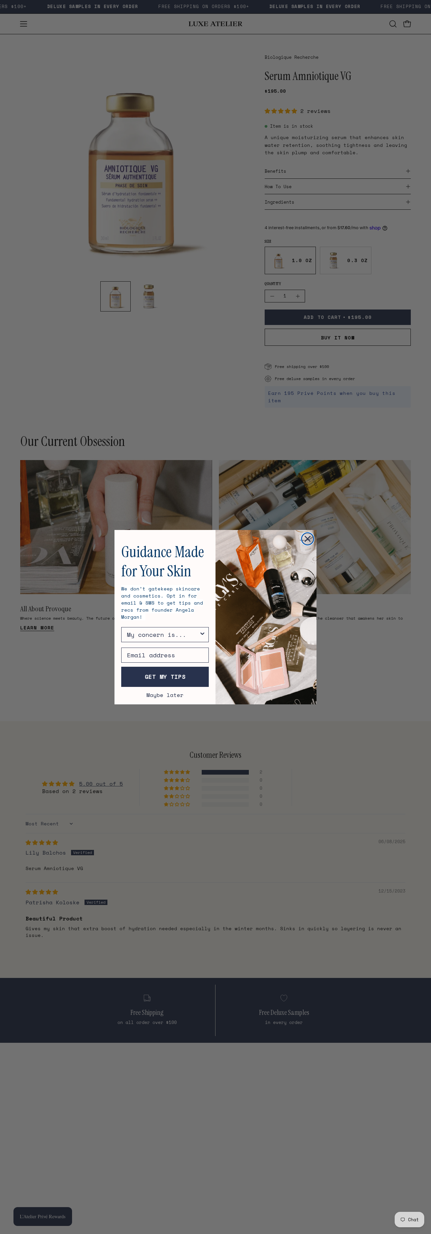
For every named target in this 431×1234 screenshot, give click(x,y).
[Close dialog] (307, 539)
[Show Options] (202, 634)
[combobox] (163, 634)
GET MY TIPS (165, 676)
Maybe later (165, 695)
